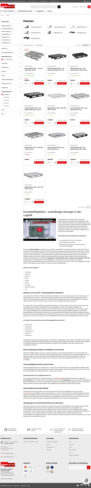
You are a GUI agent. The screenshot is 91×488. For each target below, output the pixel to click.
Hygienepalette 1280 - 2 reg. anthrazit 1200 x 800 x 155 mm (78, 148)
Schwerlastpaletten (7, 28)
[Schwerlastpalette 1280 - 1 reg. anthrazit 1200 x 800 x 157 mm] (57, 56)
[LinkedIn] (88, 485)
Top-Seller (85, 45)
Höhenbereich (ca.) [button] (6, 56)
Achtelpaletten (6, 42)
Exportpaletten (6, 34)
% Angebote (40, 11)
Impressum (16, 485)
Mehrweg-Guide (72, 449)
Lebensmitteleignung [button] (7, 79)
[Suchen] (59, 6)
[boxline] (12, 6)
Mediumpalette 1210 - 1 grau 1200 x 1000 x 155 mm (34, 148)
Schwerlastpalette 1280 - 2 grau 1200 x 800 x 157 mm (56, 148)
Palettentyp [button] (4, 87)
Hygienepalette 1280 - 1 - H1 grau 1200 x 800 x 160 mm (34, 69)
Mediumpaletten (7, 25)
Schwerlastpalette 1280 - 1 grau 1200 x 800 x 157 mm (78, 108)
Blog (70, 452)
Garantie (48, 444)
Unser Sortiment (8, 11)
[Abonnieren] (88, 467)
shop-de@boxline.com (8, 456)
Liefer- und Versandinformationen (31, 441)
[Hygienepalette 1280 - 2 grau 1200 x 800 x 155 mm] (34, 174)
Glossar (70, 447)
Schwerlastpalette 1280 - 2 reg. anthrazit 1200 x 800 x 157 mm (33, 108)
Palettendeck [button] (5, 67)
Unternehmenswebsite (6, 478)
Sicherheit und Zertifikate (52, 441)
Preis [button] (2, 109)
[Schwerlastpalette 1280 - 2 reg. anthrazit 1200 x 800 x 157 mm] (34, 95)
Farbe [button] (3, 75)
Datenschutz (23, 485)
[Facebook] (81, 485)
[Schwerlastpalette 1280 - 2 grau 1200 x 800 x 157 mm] (57, 135)
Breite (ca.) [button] (4, 48)
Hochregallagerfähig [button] (7, 52)
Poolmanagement (50, 447)
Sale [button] (2, 113)
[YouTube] (77, 485)
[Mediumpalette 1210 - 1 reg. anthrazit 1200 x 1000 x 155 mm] (80, 56)
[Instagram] (85, 485)
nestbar (81, 358)
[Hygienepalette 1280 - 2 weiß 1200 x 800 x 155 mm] (57, 95)
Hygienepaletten (7, 31)
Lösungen (71, 444)
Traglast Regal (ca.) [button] (6, 91)
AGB (29, 485)
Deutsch (87, 1)
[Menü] (89, 478)
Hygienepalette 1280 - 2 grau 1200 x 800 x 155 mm (34, 187)
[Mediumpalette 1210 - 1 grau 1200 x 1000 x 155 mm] (34, 135)
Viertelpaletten (6, 40)
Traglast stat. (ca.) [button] (6, 83)
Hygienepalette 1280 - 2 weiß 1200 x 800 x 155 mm (56, 108)
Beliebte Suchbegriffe (74, 455)
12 (87, 207)
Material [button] (3, 71)
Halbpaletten (6, 37)
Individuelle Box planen (24, 11)
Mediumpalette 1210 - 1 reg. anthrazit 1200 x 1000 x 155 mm (78, 69)
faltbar (77, 358)
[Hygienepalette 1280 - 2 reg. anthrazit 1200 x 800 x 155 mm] (80, 135)
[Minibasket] (89, 6)
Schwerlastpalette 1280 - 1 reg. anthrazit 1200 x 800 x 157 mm (55, 69)
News (70, 441)
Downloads (48, 449)
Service (49, 11)
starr (24, 359)
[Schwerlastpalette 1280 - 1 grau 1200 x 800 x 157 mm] (80, 95)
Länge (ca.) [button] (4, 63)
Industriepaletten (27, 393)
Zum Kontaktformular (54, 1)
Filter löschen (39, 45)
